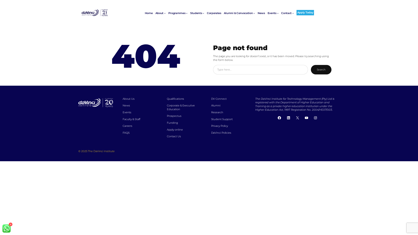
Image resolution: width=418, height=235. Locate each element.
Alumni (215, 105)
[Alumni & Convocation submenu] (254, 13)
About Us (129, 98)
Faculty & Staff (131, 119)
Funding (172, 122)
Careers (127, 125)
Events (127, 112)
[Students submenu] (203, 13)
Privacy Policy (219, 125)
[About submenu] (165, 13)
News (126, 105)
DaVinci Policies (221, 132)
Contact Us (174, 136)
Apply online (175, 129)
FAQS (126, 132)
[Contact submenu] (293, 13)
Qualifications (175, 98)
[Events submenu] (278, 13)
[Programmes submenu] (187, 13)
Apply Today (305, 12)
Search (321, 69)
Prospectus (174, 116)
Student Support (222, 119)
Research (217, 112)
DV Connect (219, 98)
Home (149, 13)
